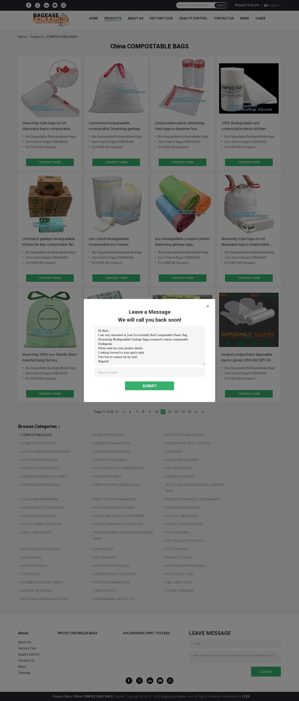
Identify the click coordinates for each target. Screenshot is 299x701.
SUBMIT (149, 386)
